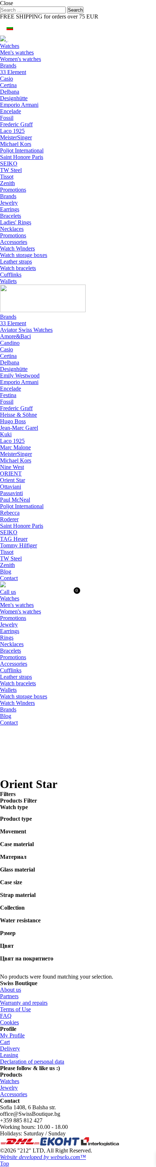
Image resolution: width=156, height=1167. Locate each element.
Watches (9, 46)
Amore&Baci (15, 336)
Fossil (6, 118)
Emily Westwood (20, 375)
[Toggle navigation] (8, 41)
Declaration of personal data (32, 1061)
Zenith (7, 183)
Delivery (10, 1048)
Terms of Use (15, 1009)
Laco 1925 (12, 131)
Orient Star (12, 480)
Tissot (6, 177)
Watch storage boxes (23, 255)
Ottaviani (10, 486)
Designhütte (14, 98)
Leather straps (16, 261)
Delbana (9, 92)
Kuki (6, 434)
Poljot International (22, 150)
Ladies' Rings (15, 222)
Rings (6, 637)
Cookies (9, 1022)
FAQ (6, 1016)
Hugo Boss (13, 421)
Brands (8, 65)
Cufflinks (10, 275)
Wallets (8, 281)
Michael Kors (15, 144)
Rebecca (10, 513)
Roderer (9, 519)
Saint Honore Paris (21, 157)
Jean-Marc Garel (19, 428)
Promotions (13, 190)
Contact (9, 578)
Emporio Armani (19, 105)
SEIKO (8, 163)
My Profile (12, 1035)
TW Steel (11, 170)
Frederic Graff (16, 124)
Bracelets (10, 216)
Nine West (12, 467)
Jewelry (9, 203)
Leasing (9, 1055)
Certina (8, 85)
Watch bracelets (18, 268)
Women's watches (20, 59)
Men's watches (17, 52)
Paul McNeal (15, 500)
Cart (5, 1042)
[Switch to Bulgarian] (10, 28)
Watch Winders (17, 248)
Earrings (9, 209)
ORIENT (11, 473)
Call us (8, 592)
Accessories (13, 242)
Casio (6, 79)
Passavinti (11, 493)
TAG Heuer (14, 539)
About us (10, 990)
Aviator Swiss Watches (26, 330)
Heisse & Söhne (18, 415)
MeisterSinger (16, 137)
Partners (9, 996)
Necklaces (12, 229)
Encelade (10, 111)
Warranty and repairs (24, 1003)
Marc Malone (15, 447)
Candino (10, 343)
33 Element (13, 72)
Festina (8, 395)
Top (4, 1163)
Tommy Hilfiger (18, 545)
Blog (5, 571)
